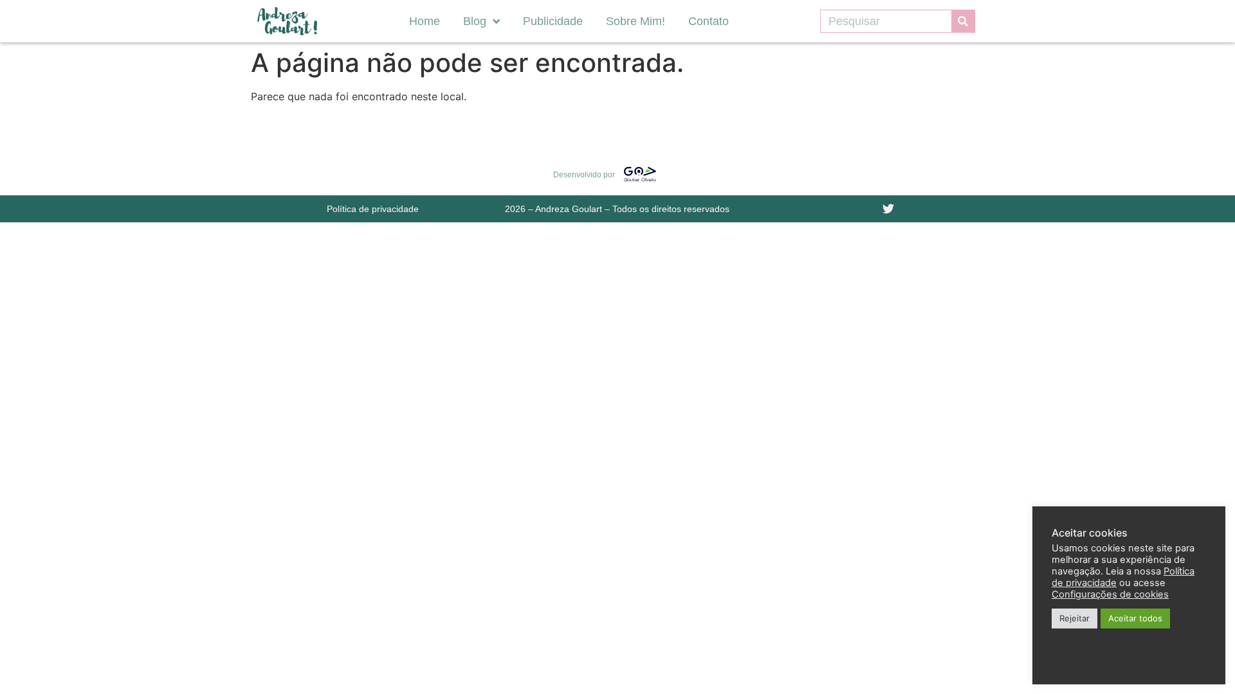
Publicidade (553, 21)
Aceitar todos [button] (1135, 618)
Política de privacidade (373, 209)
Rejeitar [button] (1074, 618)
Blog (474, 21)
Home (424, 21)
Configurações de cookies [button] (1110, 594)
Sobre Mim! (635, 21)
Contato (708, 21)
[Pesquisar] (962, 21)
